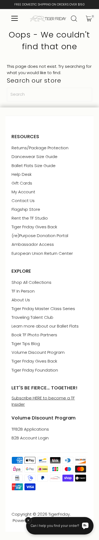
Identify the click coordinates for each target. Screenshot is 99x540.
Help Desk (22, 174)
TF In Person (23, 291)
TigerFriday (59, 514)
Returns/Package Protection (40, 148)
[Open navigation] (14, 18)
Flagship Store (26, 209)
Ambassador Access (33, 244)
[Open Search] (74, 19)
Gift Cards (22, 183)
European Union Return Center (42, 253)
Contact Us (23, 200)
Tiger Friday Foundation (35, 370)
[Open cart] (89, 19)
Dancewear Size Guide (34, 156)
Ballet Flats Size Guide (34, 165)
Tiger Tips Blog (26, 343)
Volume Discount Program (38, 352)
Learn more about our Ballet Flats (45, 326)
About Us (21, 300)
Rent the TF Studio (30, 218)
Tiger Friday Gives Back (34, 227)
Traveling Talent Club (32, 317)
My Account (23, 192)
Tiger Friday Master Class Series (43, 308)
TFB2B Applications (30, 429)
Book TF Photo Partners (34, 335)
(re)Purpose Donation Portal (40, 235)
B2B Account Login (30, 438)
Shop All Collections (31, 282)
